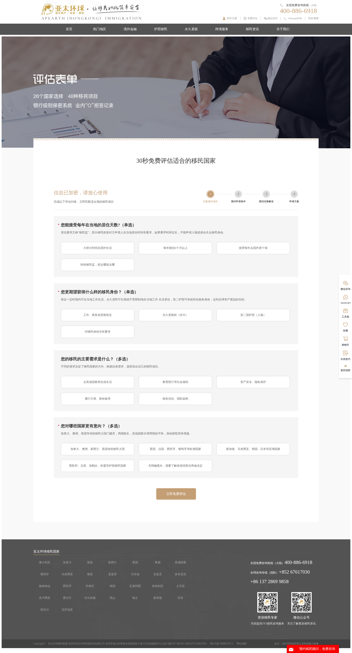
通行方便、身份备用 (97, 398)
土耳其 (180, 586)
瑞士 (135, 597)
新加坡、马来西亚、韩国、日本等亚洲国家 (253, 449)
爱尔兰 (67, 597)
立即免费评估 (176, 494)
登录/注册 (232, 18)
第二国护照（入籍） (253, 315)
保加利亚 (157, 586)
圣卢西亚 (44, 597)
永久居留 (191, 29)
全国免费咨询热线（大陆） (267, 563)
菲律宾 (90, 586)
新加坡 (157, 597)
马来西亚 (67, 574)
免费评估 (252, 18)
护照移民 (160, 29)
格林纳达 (44, 586)
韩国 (112, 586)
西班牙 (67, 586)
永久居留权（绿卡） (175, 315)
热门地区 (99, 29)
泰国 (90, 574)
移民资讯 (252, 29)
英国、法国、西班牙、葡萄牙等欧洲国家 (175, 449)
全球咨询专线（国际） (264, 572)
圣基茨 (112, 574)
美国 (90, 562)
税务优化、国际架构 (175, 398)
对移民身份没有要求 (97, 331)
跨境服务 (221, 29)
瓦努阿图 (135, 586)
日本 (180, 597)
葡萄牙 (44, 574)
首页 (69, 29)
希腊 (158, 562)
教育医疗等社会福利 (175, 382)
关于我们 (282, 29)
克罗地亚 (67, 609)
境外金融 (130, 29)
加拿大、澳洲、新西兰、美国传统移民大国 (97, 449)
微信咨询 (272, 18)
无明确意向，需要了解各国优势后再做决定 (175, 465)
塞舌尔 (44, 609)
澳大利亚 (44, 562)
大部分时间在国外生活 (97, 248)
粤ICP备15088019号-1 (221, 643)
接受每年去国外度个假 (253, 248)
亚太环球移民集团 (58, 643)
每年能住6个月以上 (175, 248)
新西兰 (112, 562)
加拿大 (67, 562)
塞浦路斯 (180, 562)
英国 (135, 562)
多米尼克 (180, 574)
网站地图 (241, 643)
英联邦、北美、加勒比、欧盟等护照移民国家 (97, 465)
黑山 (112, 597)
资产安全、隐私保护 (253, 382)
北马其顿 (90, 597)
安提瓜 (157, 574)
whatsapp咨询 (295, 18)
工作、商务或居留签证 (97, 315)
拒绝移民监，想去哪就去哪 (97, 264)
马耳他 (135, 574)
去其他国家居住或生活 (97, 382)
